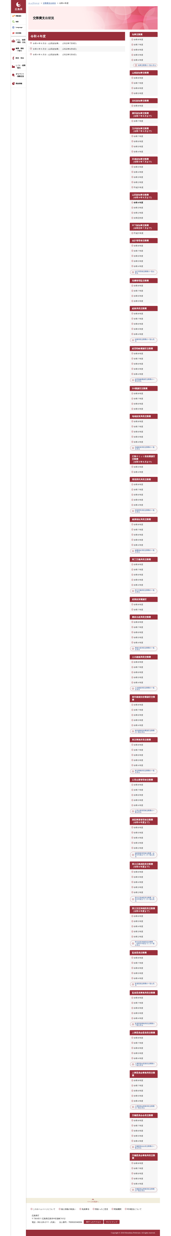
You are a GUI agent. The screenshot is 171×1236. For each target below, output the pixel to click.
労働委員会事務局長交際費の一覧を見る (144, 1190)
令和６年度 (138, 49)
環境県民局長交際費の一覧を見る (144, 511)
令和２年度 (138, 182)
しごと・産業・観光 (20, 66)
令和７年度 (138, 44)
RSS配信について (134, 1209)
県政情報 (19, 83)
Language (19, 27)
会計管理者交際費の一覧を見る (144, 272)
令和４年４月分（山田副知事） (46, 54)
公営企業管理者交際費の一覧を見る (144, 811)
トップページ (33, 3)
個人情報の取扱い (68, 1209)
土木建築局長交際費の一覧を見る (144, 688)
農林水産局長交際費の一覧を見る (144, 648)
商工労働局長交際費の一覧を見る (144, 591)
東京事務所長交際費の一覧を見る (144, 771)
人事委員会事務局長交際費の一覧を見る (144, 1107)
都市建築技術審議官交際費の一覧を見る (144, 731)
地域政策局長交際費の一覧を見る (144, 448)
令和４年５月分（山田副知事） (46, 49)
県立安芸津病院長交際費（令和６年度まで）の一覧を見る (144, 943)
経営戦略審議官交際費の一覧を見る (144, 380)
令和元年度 (138, 218)
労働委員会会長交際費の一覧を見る (144, 1147)
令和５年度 (138, 55)
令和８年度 (138, 39)
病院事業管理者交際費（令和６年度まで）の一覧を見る (144, 855)
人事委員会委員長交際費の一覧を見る (144, 1064)
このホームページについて (44, 1209)
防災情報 (18, 33)
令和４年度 (138, 60)
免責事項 (85, 1209)
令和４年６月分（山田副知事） (46, 43)
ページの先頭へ (93, 1201)
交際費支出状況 (49, 3)
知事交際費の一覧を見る (147, 65)
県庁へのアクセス (93, 1222)
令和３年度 (138, 177)
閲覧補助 (18, 16)
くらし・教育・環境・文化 (20, 41)
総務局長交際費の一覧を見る (144, 340)
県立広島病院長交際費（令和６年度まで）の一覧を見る (144, 899)
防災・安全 (20, 58)
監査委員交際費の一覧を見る (144, 984)
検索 (17, 22)
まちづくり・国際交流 (20, 75)
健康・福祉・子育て (20, 49)
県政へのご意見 (101, 1209)
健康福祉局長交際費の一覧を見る (144, 551)
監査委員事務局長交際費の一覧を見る (144, 1024)
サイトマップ (111, 1222)
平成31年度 (138, 187)
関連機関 (117, 1209)
